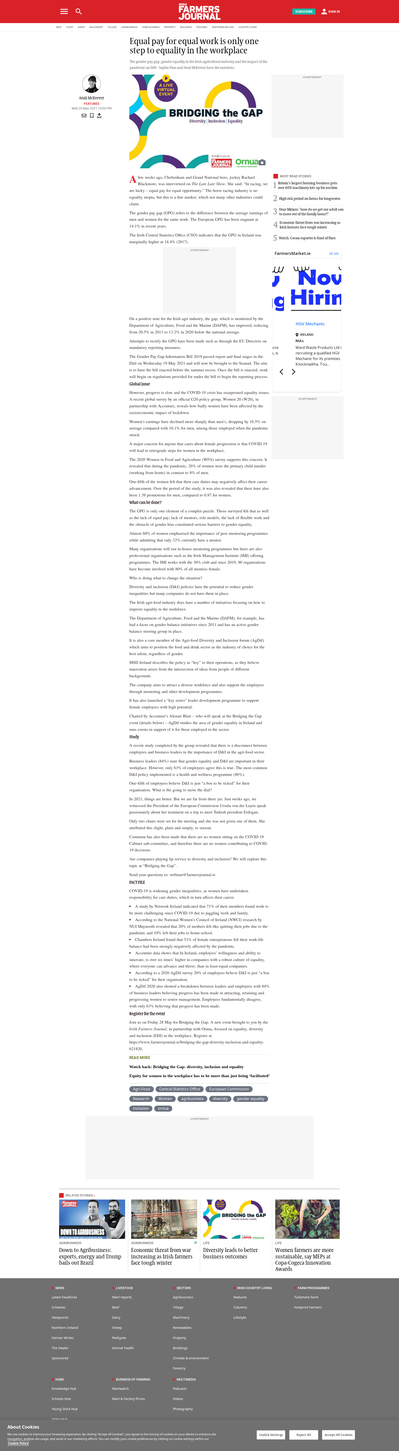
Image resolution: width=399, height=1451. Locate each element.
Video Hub (60, 1419)
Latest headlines (64, 1297)
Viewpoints (60, 1317)
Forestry (179, 1368)
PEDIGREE (201, 27)
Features (91, 104)
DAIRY (69, 27)
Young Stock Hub (65, 1409)
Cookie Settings (271, 1435)
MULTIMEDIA (186, 1379)
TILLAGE (112, 27)
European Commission (229, 1088)
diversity (220, 1098)
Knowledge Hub (64, 1388)
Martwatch (120, 1388)
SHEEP (81, 27)
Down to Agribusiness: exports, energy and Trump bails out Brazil (90, 1257)
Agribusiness (183, 1297)
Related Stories (79, 1195)
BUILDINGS (186, 27)
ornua (163, 1108)
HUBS (59, 1379)
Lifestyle (239, 1317)
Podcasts (180, 1388)
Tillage (178, 1307)
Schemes (59, 1307)
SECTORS (184, 1288)
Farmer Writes (63, 1338)
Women (165, 1098)
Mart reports (122, 1297)
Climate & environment (191, 1358)
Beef (115, 1307)
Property (179, 1338)
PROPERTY (169, 27)
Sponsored (60, 1358)
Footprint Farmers (308, 1307)
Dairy (116, 1317)
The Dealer (60, 1348)
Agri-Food (141, 1088)
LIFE (206, 1243)
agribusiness (192, 1098)
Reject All (303, 1435)
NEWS (59, 1288)
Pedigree (119, 1338)
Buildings (180, 1348)
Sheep (117, 1327)
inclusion (141, 1108)
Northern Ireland (65, 1327)
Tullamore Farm (306, 1297)
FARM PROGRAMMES (313, 1288)
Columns (240, 1307)
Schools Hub (61, 1399)
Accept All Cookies (338, 1435)
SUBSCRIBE (304, 11)
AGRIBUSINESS (129, 27)
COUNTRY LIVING (248, 27)
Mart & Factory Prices (128, 1399)
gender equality (250, 1098)
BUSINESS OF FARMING (133, 1379)
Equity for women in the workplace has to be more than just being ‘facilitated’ (199, 1075)
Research (141, 1098)
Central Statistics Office (179, 1088)
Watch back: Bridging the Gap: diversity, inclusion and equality (186, 1066)
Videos (178, 1399)
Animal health (123, 1348)
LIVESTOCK (124, 1288)
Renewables (182, 1327)
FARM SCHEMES (151, 27)
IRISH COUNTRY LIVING (254, 1288)
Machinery (181, 1317)
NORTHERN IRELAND (223, 27)
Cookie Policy (18, 1443)
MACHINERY (96, 27)
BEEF (59, 27)
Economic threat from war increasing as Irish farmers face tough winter (162, 1257)
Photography (183, 1409)
